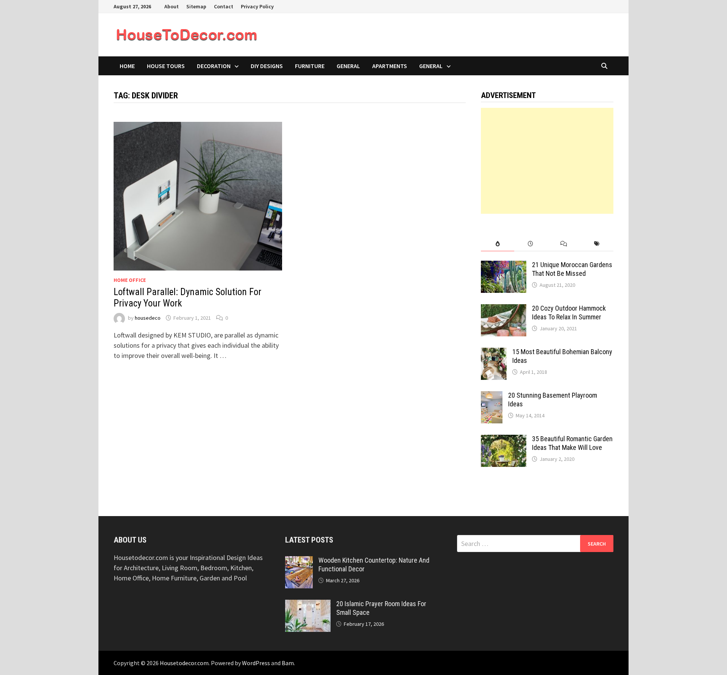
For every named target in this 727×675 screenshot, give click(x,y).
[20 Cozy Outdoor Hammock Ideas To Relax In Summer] (503, 309)
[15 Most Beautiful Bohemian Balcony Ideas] (494, 352)
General (348, 66)
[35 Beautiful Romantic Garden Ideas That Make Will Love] (503, 439)
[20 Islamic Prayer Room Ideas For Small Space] (308, 604)
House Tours (166, 66)
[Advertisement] (547, 161)
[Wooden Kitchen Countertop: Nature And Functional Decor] (299, 561)
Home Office (130, 280)
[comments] (563, 243)
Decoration (214, 66)
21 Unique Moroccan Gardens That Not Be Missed (572, 269)
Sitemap (196, 6)
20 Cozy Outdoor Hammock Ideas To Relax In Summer (569, 312)
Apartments (389, 66)
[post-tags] (596, 243)
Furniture (309, 66)
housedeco (148, 317)
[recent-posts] (530, 243)
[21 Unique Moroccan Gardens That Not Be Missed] (503, 265)
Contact (223, 6)
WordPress (256, 663)
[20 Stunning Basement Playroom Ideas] (491, 396)
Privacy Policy (257, 6)
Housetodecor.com (184, 663)
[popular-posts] (497, 243)
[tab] (497, 243)
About (171, 6)
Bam (288, 663)
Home (127, 66)
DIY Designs (267, 66)
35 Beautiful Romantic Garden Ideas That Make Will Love (572, 443)
